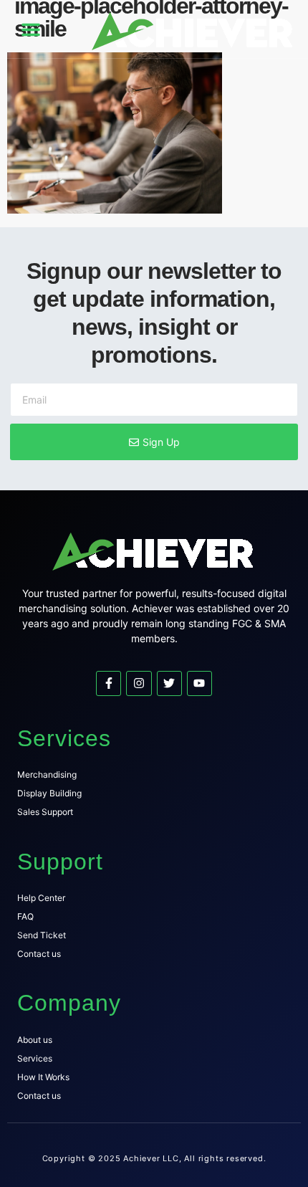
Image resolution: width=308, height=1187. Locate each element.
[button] (31, 29)
